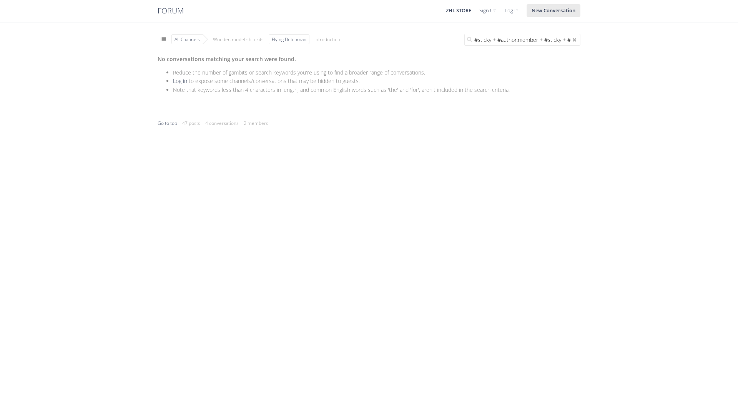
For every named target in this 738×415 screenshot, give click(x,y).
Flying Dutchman (289, 39)
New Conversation (553, 10)
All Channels (187, 39)
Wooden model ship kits (238, 39)
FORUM (171, 10)
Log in (180, 81)
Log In (512, 10)
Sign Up (488, 10)
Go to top (167, 123)
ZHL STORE (458, 10)
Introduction (327, 39)
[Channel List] (163, 39)
